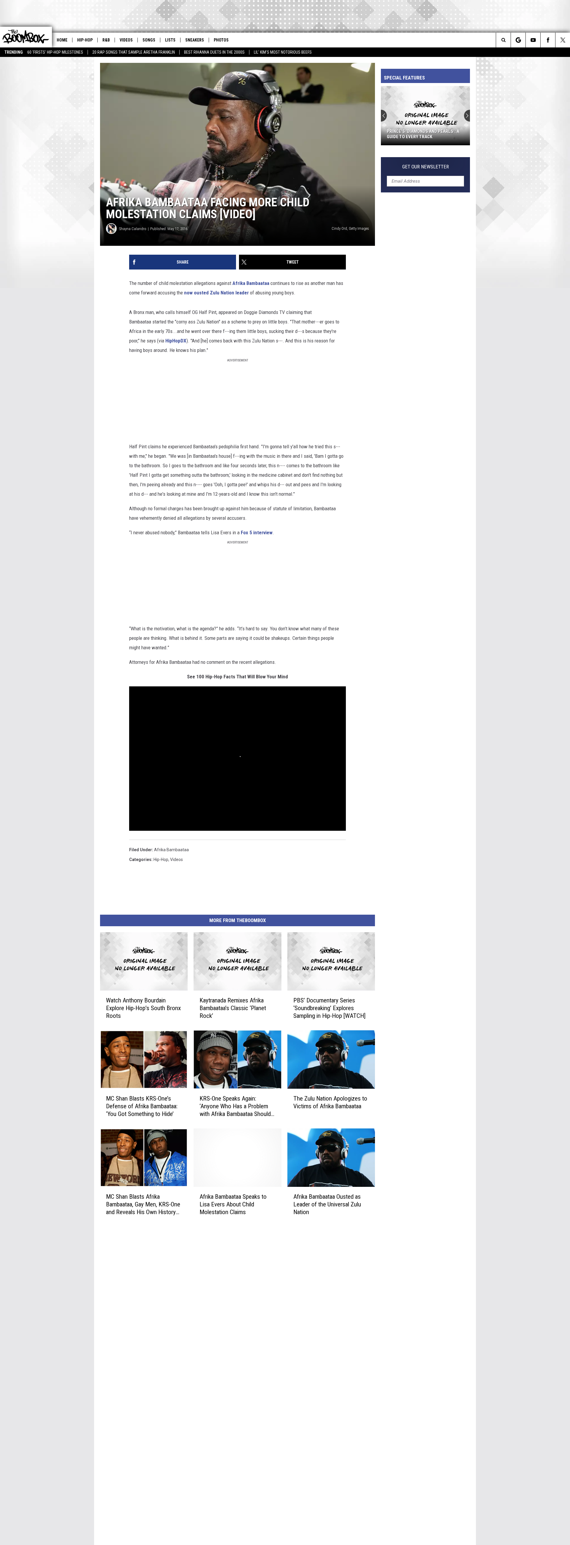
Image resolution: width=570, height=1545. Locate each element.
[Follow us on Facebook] (548, 40)
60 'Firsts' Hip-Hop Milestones (55, 52)
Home (62, 40)
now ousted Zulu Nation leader (216, 293)
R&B (106, 40)
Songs (148, 40)
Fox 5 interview (257, 532)
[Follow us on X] (562, 40)
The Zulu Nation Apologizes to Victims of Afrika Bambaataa (330, 1102)
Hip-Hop (85, 40)
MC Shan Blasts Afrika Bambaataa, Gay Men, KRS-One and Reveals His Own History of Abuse (143, 1204)
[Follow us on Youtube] (533, 40)
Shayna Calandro (132, 229)
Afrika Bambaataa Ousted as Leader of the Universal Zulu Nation (327, 1204)
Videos (126, 40)
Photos (221, 40)
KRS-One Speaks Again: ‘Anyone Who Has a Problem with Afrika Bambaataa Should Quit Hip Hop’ (235, 1106)
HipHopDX (175, 341)
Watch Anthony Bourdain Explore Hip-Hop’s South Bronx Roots (143, 1008)
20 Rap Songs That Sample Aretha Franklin (133, 52)
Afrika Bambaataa (250, 283)
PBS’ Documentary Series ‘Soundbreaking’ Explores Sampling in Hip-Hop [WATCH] (329, 1008)
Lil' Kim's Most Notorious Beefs (283, 52)
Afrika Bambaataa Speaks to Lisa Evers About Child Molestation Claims (233, 1204)
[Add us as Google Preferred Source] (518, 40)
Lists (170, 40)
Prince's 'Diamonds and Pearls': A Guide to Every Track (423, 134)
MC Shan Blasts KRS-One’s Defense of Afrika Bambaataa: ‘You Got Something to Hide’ (142, 1106)
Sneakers (194, 40)
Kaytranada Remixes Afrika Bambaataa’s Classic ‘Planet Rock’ (233, 1008)
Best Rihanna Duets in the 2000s (214, 52)
